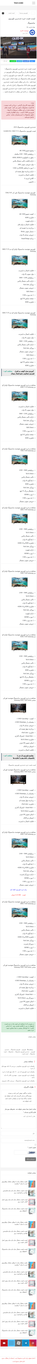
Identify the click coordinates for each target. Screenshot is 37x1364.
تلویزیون (24, 1049)
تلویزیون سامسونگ (15, 1049)
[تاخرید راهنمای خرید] (19, 3)
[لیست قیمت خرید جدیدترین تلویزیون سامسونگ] (18, 48)
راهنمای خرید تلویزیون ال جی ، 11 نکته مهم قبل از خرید (18, 1072)
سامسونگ (10, 1051)
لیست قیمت (11, 13)
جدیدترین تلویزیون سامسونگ (22, 1051)
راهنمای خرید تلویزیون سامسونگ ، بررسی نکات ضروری (18, 1081)
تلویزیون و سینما (24, 13)
